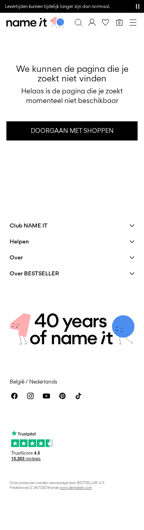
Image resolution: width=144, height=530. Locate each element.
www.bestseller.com (76, 487)
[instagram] (30, 396)
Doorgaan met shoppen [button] (72, 130)
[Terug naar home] (35, 22)
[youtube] (46, 396)
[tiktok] (78, 396)
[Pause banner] (137, 6)
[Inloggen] (92, 22)
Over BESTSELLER (34, 273)
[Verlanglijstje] (105, 22)
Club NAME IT (29, 225)
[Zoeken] (78, 22)
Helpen (19, 241)
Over (16, 257)
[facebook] (14, 396)
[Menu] (133, 22)
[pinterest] (62, 396)
